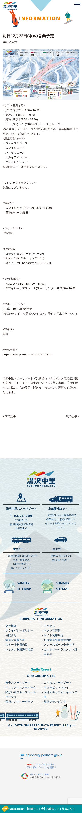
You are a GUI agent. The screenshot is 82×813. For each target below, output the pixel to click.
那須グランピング (55, 701)
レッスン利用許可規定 (19, 649)
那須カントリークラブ (19, 701)
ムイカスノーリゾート (58, 682)
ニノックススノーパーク (20, 687)
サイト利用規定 (53, 635)
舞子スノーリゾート (17, 682)
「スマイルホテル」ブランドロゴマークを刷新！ (41, 766)
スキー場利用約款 (16, 644)
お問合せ (11, 635)
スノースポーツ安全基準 (59, 644)
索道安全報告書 (15, 640)
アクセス (49, 626)
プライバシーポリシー (19, 630)
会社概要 (11, 626)
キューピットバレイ (56, 687)
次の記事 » (72, 416)
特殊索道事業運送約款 (58, 640)
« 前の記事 (9, 416)
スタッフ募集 (52, 630)
